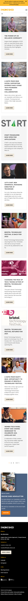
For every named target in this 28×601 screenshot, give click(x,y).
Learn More (9, 54)
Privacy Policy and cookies (7, 592)
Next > (18, 463)
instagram (3, 563)
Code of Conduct (18, 594)
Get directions (4, 534)
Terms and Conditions (19, 592)
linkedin (3, 560)
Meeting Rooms (5, 570)
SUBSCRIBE (6, 512)
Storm (10, 590)
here (17, 4)
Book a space (6, 552)
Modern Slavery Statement (7, 594)
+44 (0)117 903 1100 (6, 545)
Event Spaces (4, 572)
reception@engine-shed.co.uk (8, 547)
